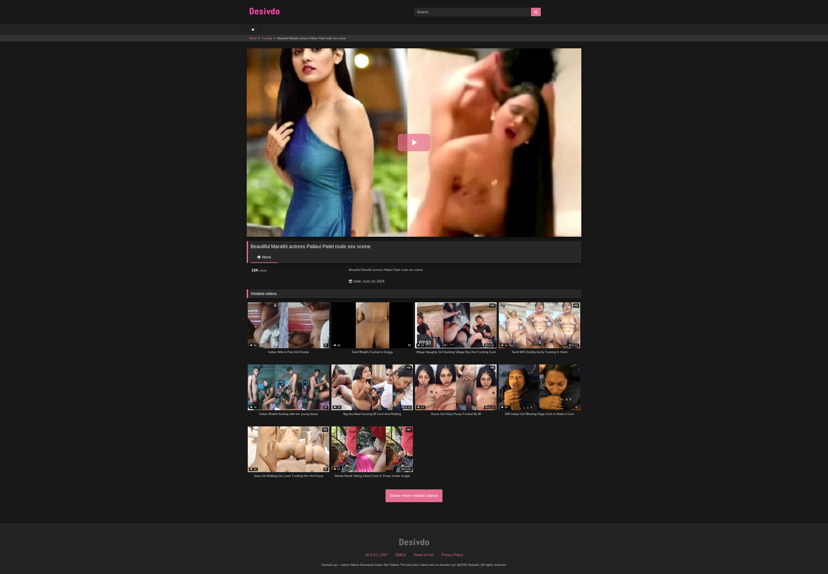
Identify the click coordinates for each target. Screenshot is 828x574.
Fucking (267, 38)
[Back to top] (814, 561)
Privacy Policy (452, 555)
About (266, 257)
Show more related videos (414, 495)
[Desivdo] (264, 12)
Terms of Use (424, 555)
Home (253, 38)
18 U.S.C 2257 (376, 555)
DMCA (400, 555)
